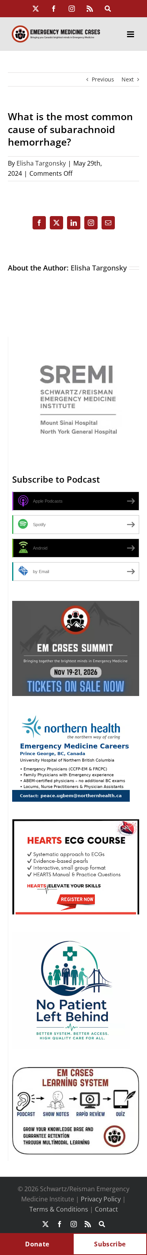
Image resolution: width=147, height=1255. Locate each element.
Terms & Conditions (58, 1209)
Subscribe (109, 1244)
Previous (103, 79)
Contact (106, 1209)
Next (128, 79)
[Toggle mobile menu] (131, 34)
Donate (37, 1244)
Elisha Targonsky (41, 163)
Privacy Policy (101, 1199)
